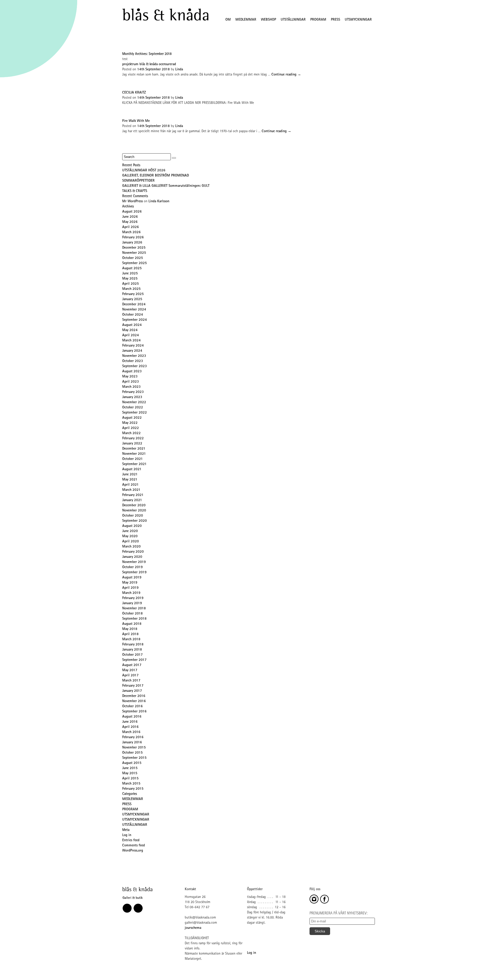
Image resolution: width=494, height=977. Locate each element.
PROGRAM (318, 20)
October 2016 (132, 706)
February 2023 (133, 392)
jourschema (193, 928)
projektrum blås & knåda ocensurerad (149, 64)
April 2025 (130, 284)
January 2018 (132, 650)
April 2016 (130, 727)
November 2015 (134, 747)
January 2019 (132, 603)
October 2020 (132, 516)
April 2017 (130, 675)
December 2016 (133, 696)
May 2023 (130, 376)
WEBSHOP (268, 20)
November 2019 (134, 562)
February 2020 (133, 552)
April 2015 (130, 778)
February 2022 (133, 438)
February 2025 (133, 294)
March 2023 (131, 387)
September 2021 (134, 464)
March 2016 (131, 732)
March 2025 (131, 289)
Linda (179, 69)
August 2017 (132, 665)
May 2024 (130, 330)
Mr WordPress (132, 201)
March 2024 (131, 340)
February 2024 (133, 346)
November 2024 (134, 309)
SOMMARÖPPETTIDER (138, 181)
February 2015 (133, 789)
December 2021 (133, 449)
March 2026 (131, 232)
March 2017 (131, 681)
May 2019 (129, 583)
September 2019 (134, 572)
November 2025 (134, 253)
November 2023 (134, 356)
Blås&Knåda (165, 15)
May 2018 (129, 629)
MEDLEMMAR (245, 20)
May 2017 (129, 670)
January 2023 (132, 397)
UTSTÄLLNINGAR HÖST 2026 (143, 170)
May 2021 (129, 480)
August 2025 (132, 268)
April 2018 (130, 634)
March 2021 (131, 490)
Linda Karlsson (158, 201)
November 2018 (134, 608)
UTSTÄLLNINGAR (293, 20)
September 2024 (134, 320)
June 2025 (130, 273)
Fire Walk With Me (136, 121)
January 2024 (132, 351)
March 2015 (131, 784)
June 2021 (130, 474)
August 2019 (132, 577)
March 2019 (131, 593)
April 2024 (130, 335)
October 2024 (132, 315)
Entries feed (130, 840)
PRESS (335, 20)
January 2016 (132, 742)
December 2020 (134, 505)
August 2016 (132, 717)
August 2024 (132, 325)
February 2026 (133, 237)
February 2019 (133, 598)
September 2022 (134, 413)
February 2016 (133, 737)
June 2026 (130, 217)
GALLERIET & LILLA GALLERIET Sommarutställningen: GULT (165, 186)
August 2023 (132, 371)
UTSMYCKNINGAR (358, 20)
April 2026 (130, 227)
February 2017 (133, 686)
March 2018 (131, 639)
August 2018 (132, 624)
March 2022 (131, 433)
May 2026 (130, 222)
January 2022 (132, 443)
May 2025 (130, 279)
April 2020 (130, 541)
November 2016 (134, 701)
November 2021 (134, 454)
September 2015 (134, 758)
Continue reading (286, 75)
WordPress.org (132, 851)
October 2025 (132, 258)
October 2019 (132, 567)
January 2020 (132, 557)
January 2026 (132, 243)
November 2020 (134, 510)
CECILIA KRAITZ (134, 93)
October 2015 (132, 753)
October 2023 (132, 361)
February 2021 (133, 495)
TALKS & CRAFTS (134, 191)
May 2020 (130, 536)
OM (228, 20)
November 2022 (134, 402)
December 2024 (134, 304)
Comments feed (133, 845)
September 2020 (134, 521)
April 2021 (130, 485)
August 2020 (132, 526)
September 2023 (134, 366)
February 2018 (133, 644)
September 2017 (134, 660)
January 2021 (132, 500)
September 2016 (134, 711)
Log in (126, 835)
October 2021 (132, 459)
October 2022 (132, 407)
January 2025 (132, 299)
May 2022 (130, 423)
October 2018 (132, 614)
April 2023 (130, 382)
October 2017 (132, 655)
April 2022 (130, 428)
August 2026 (132, 212)
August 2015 (132, 763)
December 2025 (134, 248)
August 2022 (132, 418)
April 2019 (130, 588)
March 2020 (131, 547)
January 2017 (132, 691)
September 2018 (134, 619)
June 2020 (130, 531)
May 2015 (129, 773)
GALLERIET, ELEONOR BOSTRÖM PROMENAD (155, 176)
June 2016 (130, 722)
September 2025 (134, 263)
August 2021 (132, 469)
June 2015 (130, 768)
